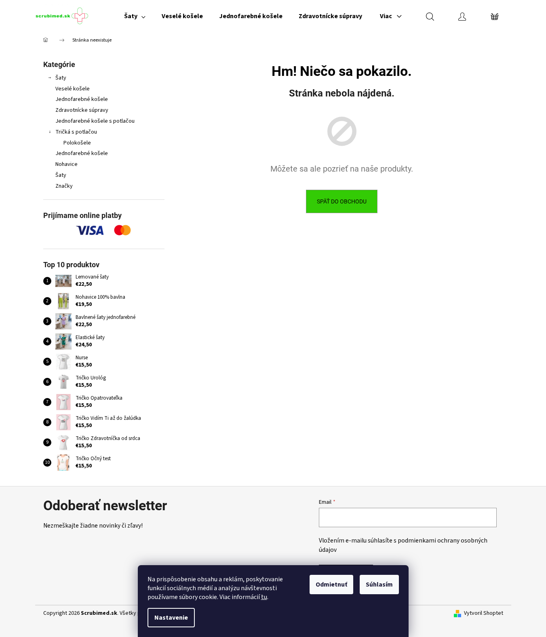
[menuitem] (135, 16)
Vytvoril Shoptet (483, 613)
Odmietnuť (331, 584)
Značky (64, 186)
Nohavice (66, 164)
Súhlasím (379, 584)
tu (264, 597)
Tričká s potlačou (76, 132)
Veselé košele (72, 89)
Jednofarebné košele (81, 99)
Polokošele (77, 143)
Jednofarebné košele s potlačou (95, 121)
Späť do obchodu (342, 201)
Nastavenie (171, 617)
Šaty (60, 78)
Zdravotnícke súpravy (81, 110)
